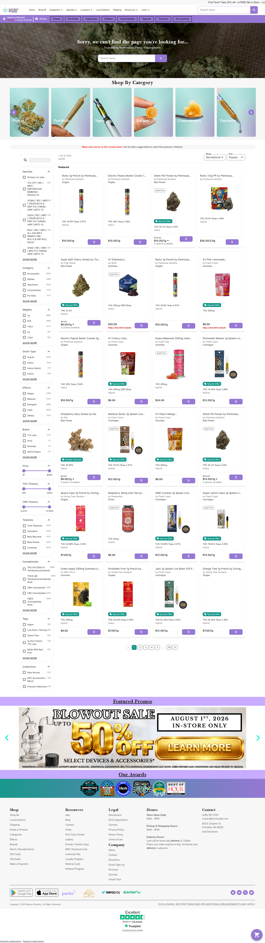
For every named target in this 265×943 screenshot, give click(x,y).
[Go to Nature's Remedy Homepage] (10, 10)
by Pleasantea (115, 496)
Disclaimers (115, 815)
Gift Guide (15, 859)
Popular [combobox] (233, 157)
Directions (114, 860)
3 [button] (146, 647)
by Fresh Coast (210, 263)
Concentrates (127, 19)
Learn (144, 10)
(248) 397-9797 (210, 815)
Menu (208, 154)
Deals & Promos (19, 829)
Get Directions (210, 831)
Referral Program (74, 869)
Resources (130, 10)
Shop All (42, 10)
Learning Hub (72, 854)
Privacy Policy (116, 829)
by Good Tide (162, 341)
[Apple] (233, 892)
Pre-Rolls (73, 19)
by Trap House (68, 263)
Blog (67, 820)
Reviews (113, 869)
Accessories (182, 19)
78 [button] (169, 647)
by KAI (64, 417)
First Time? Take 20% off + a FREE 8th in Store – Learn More (170, 2)
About (112, 850)
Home (32, 10)
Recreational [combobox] (213, 157)
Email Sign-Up (117, 864)
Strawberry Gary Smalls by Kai (78, 414)
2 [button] (140, 647)
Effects (13, 839)
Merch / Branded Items (22, 849)
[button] (25, 18)
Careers (69, 825)
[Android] (239, 892)
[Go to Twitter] (251, 892)
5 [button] (157, 647)
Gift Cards (15, 854)
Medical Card (72, 864)
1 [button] (134, 647)
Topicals (146, 19)
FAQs (68, 829)
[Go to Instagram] (245, 892)
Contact (113, 855)
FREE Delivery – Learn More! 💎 (226, 2)
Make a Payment (19, 864)
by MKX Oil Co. (68, 572)
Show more (30, 259)
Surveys (113, 825)
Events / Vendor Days (77, 844)
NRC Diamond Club (76, 849)
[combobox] (162, 239)
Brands (14, 844)
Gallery (69, 839)
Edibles (108, 19)
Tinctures (163, 19)
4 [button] (151, 647)
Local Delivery (103, 10)
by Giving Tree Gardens (72, 496)
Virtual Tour (115, 879)
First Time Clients (74, 834)
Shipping (117, 10)
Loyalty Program (74, 859)
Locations (85, 10)
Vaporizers (91, 19)
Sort (230, 154)
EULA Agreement (118, 820)
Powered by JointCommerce (10, 941)
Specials (70, 10)
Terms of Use (116, 839)
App (67, 815)
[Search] (254, 10)
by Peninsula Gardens (73, 179)
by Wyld (112, 263)
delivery (175, 840)
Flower (56, 19)
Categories (54, 10)
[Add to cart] (94, 242)
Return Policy (116, 834)
